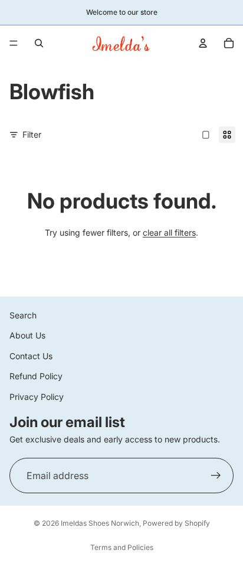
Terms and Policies (121, 547)
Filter (31, 134)
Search (23, 315)
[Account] (203, 43)
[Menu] (13, 43)
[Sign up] (215, 475)
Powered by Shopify (176, 523)
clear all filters (169, 232)
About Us (27, 335)
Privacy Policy (36, 396)
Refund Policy (36, 376)
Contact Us (30, 356)
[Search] (39, 43)
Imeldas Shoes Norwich (100, 523)
